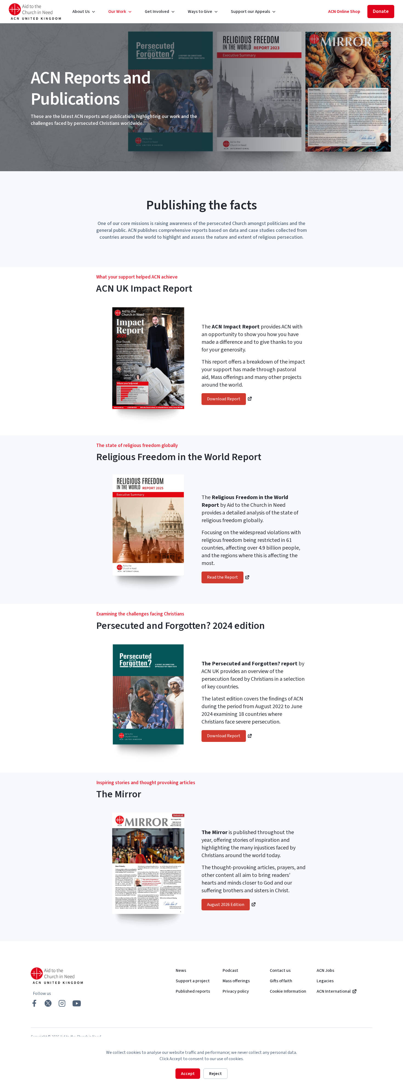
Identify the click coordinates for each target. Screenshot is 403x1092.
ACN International (334, 991)
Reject (215, 1074)
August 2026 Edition (225, 905)
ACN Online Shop (344, 12)
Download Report (223, 399)
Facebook (34, 1003)
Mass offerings (236, 981)
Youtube (76, 1003)
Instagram (62, 1003)
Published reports (193, 991)
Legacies (325, 981)
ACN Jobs (325, 970)
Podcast (230, 970)
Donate (381, 11)
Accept (188, 1074)
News (181, 970)
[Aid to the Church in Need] (35, 11)
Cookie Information (288, 991)
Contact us (280, 970)
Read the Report (222, 577)
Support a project (193, 981)
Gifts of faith (281, 981)
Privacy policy (236, 991)
